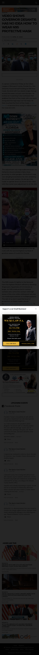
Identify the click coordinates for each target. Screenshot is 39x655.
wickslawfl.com (28, 343)
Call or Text (11, 343)
